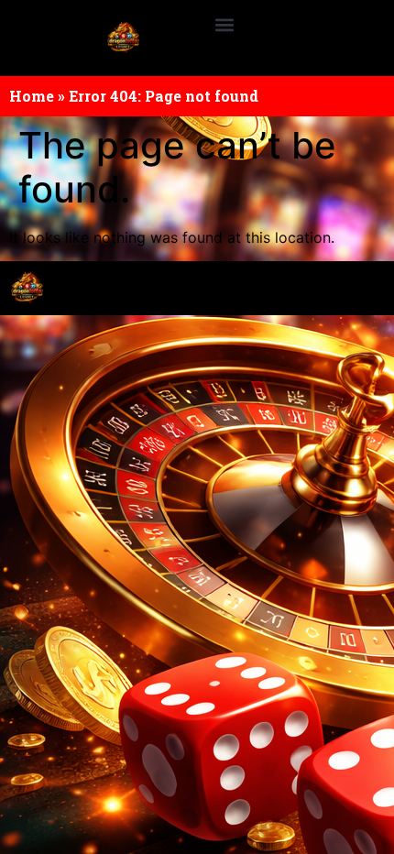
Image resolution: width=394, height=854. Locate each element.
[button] (224, 24)
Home (31, 95)
